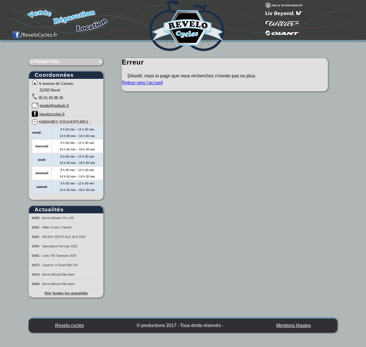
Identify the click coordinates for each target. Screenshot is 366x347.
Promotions (47, 62)
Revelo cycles (69, 325)
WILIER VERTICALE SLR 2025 (63, 236)
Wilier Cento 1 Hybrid (56, 227)
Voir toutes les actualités (66, 293)
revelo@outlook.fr (54, 105)
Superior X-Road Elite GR (60, 265)
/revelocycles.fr (52, 114)
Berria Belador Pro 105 (58, 218)
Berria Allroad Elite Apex (58, 274)
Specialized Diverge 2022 (59, 246)
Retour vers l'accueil (142, 82)
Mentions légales (293, 325)
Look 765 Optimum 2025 (59, 255)
